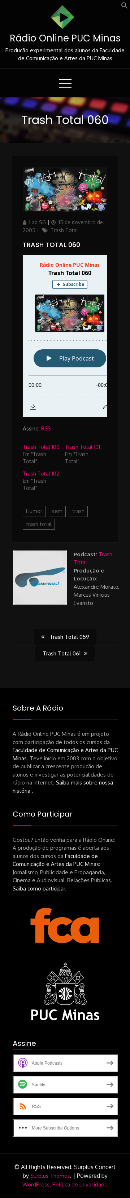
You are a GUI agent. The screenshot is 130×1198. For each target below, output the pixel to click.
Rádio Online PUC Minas (65, 38)
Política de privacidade (80, 1184)
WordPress (35, 1184)
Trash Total (64, 230)
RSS (46, 428)
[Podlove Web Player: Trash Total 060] (65, 336)
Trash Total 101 (82, 447)
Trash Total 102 (41, 473)
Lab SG (37, 222)
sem (57, 511)
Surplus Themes (50, 1175)
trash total (39, 524)
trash (78, 511)
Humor (34, 511)
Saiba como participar (39, 888)
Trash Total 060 (51, 244)
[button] (124, 7)
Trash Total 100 (41, 447)
